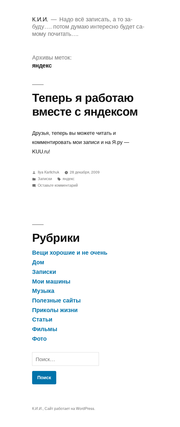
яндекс (69, 178)
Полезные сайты (56, 300)
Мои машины (51, 281)
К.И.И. (40, 19)
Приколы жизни (55, 310)
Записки (45, 178)
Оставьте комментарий (58, 185)
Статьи (42, 319)
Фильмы (44, 329)
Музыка (43, 290)
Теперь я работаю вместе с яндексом (85, 104)
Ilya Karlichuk (48, 171)
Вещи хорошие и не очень (69, 252)
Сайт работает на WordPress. (70, 408)
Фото (39, 338)
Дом (38, 262)
